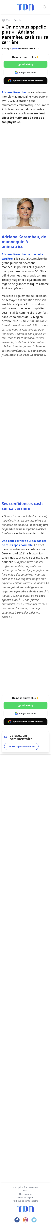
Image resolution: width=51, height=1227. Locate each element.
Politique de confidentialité (25, 1200)
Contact (25, 1190)
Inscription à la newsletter (25, 1187)
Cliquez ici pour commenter (21, 746)
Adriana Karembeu (14, 92)
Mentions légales (25, 1197)
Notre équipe (25, 1194)
